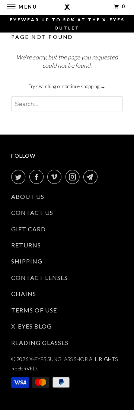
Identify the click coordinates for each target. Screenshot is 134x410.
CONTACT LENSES (39, 277)
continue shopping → (84, 86)
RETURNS (26, 245)
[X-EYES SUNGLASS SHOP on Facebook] (38, 177)
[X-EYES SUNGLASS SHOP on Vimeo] (55, 177)
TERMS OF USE (34, 310)
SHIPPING (26, 261)
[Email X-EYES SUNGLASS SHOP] (91, 177)
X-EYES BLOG (31, 326)
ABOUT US (27, 196)
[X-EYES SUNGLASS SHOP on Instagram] (74, 177)
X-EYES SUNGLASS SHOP (58, 359)
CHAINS (23, 293)
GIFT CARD (28, 228)
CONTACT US (32, 212)
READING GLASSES (39, 342)
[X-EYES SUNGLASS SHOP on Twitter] (19, 177)
